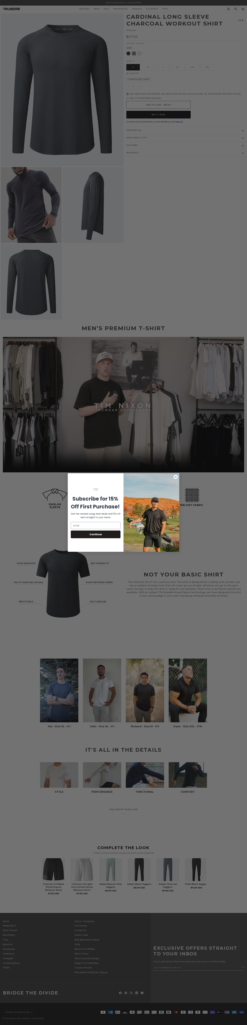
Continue (95, 534)
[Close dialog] (175, 476)
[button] (95, 489)
